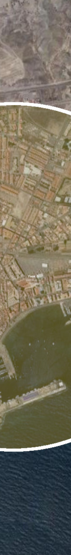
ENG (67, 2)
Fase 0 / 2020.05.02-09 (11, 2)
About (56, 2)
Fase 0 (41, 2)
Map (46, 2)
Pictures (51, 2)
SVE (64, 2)
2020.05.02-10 (33, 280)
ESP (61, 2)
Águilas (33, 284)
